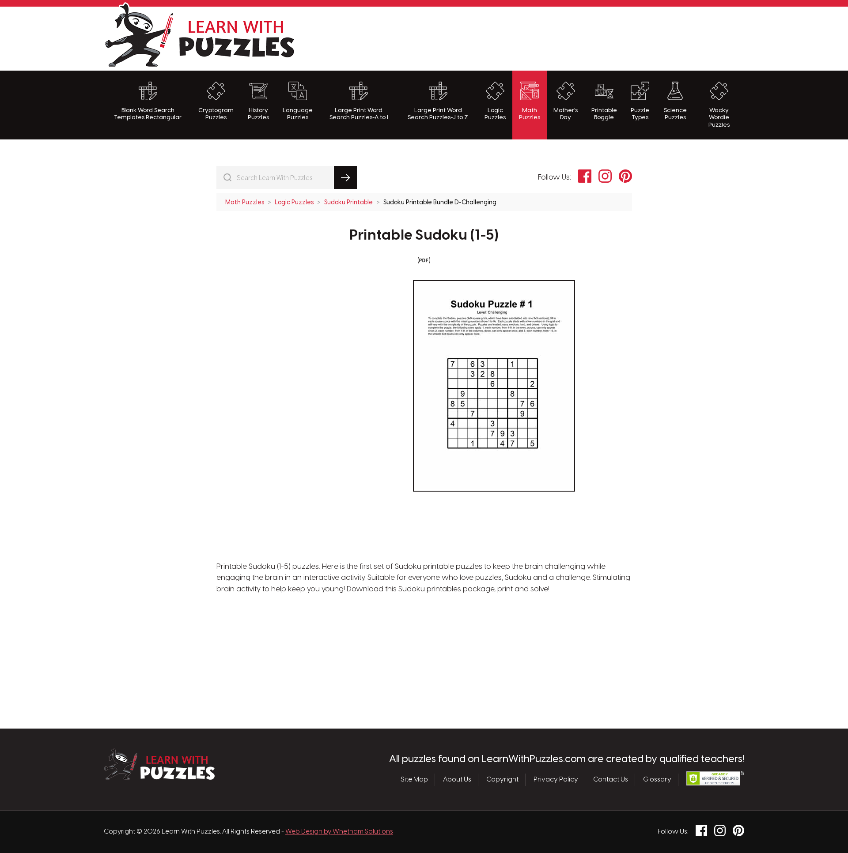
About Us (457, 779)
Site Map (414, 779)
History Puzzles (258, 113)
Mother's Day (565, 113)
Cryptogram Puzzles (216, 113)
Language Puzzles (298, 113)
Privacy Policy (556, 779)
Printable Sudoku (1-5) (424, 236)
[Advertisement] (583, 37)
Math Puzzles (529, 113)
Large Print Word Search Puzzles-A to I (358, 113)
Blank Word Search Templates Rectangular (148, 113)
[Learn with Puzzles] (159, 778)
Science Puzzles (675, 113)
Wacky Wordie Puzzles (719, 117)
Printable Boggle (604, 113)
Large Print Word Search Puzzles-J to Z (438, 113)
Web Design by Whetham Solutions (339, 831)
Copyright (502, 779)
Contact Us (610, 779)
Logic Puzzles (495, 113)
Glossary (657, 779)
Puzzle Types (640, 113)
